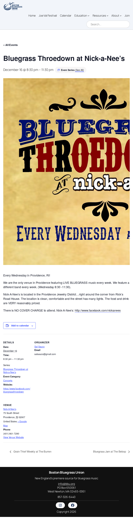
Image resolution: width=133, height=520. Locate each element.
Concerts (7, 380)
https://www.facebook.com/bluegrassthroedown (16, 390)
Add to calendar (20, 325)
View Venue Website (13, 437)
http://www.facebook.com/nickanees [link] (98, 310)
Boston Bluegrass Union (66, 472)
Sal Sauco (39, 346)
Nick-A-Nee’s (9, 409)
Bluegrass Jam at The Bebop (110, 451)
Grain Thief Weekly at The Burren (32, 451)
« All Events (10, 45)
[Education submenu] (88, 15)
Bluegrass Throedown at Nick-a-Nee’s (15, 370)
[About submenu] (120, 15)
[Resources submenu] (107, 15)
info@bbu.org (66, 484)
